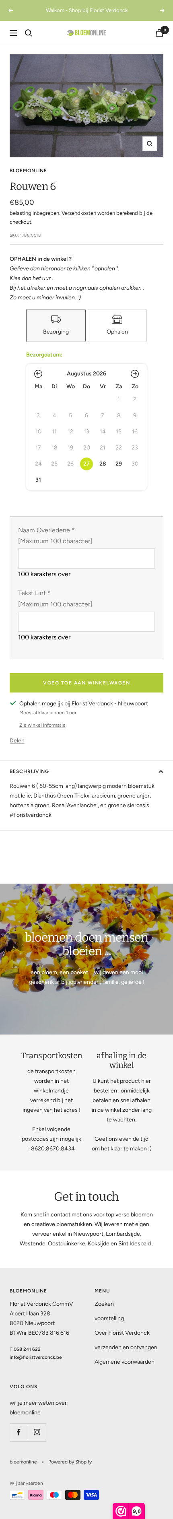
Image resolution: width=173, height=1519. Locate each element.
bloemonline (28, 170)
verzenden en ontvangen (126, 1347)
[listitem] (56, 325)
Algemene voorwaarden (124, 1361)
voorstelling (109, 1318)
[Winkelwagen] (159, 33)
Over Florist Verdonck (122, 1332)
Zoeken (104, 1304)
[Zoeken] (28, 33)
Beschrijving (29, 771)
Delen (17, 740)
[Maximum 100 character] (55, 535)
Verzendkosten (79, 213)
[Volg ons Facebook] (19, 1432)
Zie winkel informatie (42, 725)
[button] (38, 374)
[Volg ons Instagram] (37, 1432)
